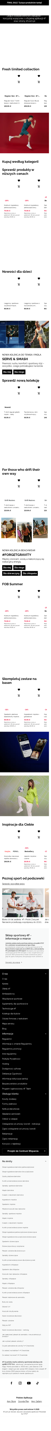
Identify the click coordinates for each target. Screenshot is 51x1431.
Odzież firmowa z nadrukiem (15, 1019)
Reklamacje (7, 1134)
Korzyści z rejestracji (11, 1144)
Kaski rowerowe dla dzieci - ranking (15, 1330)
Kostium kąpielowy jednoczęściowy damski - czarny (11, 207)
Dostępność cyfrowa (11, 1069)
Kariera (5, 984)
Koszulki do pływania (10, 1311)
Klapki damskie (8, 1190)
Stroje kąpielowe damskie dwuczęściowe (17, 1172)
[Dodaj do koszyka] (19, 82)
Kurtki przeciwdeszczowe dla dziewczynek (18, 1260)
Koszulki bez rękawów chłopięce (14, 1274)
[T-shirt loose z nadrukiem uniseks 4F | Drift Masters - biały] (12, 490)
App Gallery (36, 1401)
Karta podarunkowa (10, 1109)
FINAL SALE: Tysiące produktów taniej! (24, 3)
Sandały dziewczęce (10, 1255)
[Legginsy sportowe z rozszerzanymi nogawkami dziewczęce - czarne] (32, 288)
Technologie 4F (9, 1009)
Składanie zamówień (11, 1114)
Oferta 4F (6, 989)
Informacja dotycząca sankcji (15, 1079)
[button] (12, 90)
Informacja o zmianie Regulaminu (17, 1044)
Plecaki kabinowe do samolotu (13, 1297)
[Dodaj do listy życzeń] (19, 76)
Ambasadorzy (8, 994)
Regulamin (7, 1039)
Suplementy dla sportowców (15, 1004)
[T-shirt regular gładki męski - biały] (12, 397)
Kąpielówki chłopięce (10, 1265)
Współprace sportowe (12, 999)
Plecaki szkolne (8, 1321)
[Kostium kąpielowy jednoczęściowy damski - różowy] (32, 190)
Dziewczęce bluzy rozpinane (13, 1246)
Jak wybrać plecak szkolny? (12, 1341)
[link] (24, 133)
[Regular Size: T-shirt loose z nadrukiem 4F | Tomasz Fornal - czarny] (12, 86)
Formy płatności (9, 1104)
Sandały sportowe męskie (11, 1214)
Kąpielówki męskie (9, 1200)
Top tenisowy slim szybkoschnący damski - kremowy (31, 414)
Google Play (23, 1401)
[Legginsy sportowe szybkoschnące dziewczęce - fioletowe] (12, 288)
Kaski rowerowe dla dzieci (12, 1316)
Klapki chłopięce (8, 1283)
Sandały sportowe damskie (12, 1186)
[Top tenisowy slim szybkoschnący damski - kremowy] (32, 397)
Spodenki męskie (8, 1204)
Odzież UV (6, 1307)
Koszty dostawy (9, 1099)
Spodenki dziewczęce (10, 1241)
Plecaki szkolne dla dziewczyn (13, 1251)
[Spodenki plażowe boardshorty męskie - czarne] (12, 699)
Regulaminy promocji (11, 1049)
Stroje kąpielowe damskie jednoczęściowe (18, 1167)
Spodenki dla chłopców (10, 1269)
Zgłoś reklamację (10, 1139)
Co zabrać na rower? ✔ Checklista (14, 1355)
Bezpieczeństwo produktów (14, 1084)
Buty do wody (7, 1302)
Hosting (5, 1064)
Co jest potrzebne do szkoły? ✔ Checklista (18, 1346)
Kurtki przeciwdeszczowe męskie (15, 1227)
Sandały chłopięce (9, 1279)
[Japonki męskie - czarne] (32, 841)
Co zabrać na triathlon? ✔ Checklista (15, 1350)
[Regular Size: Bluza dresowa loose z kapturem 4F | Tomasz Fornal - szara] (32, 86)
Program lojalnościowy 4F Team (16, 1089)
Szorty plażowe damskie (11, 1176)
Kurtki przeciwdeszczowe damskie (15, 1181)
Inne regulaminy (9, 1054)
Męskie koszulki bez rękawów (13, 1209)
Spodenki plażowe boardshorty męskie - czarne (12, 716)
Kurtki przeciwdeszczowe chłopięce (16, 1293)
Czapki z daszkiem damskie (13, 1195)
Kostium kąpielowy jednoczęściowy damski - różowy (31, 207)
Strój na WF (6, 1325)
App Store (11, 1401)
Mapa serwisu (8, 1024)
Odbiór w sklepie (9, 1119)
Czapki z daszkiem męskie (12, 1223)
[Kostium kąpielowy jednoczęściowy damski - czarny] (12, 190)
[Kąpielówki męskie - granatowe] (32, 699)
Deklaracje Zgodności (12, 1074)
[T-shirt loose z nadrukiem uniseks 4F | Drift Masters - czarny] (32, 490)
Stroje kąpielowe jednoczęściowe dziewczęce (19, 1232)
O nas (4, 979)
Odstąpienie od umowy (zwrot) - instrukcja (21, 1124)
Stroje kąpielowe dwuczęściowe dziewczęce (19, 1237)
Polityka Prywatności (11, 1059)
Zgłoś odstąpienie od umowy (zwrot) (18, 1129)
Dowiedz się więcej (12, 962)
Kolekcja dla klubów (11, 1014)
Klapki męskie (7, 1218)
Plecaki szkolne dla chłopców (13, 1288)
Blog (4, 1029)
